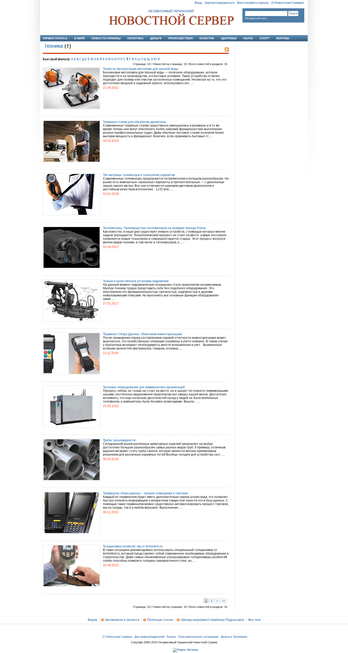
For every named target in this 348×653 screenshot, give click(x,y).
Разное (171, 636)
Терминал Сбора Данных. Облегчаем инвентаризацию (142, 334)
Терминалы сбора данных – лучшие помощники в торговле (145, 493)
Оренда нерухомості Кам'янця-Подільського (212, 620)
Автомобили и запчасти (122, 620)
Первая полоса (55, 38)
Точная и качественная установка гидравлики (136, 281)
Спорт (265, 38)
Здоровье (229, 38)
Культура (206, 38)
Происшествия (180, 38)
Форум (92, 620)
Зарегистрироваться (219, 3)
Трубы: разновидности (119, 440)
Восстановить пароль (253, 3)
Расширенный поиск (256, 18)
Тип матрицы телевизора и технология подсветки (139, 175)
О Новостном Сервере (287, 3)
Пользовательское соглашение (198, 636)
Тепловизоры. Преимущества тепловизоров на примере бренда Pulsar (154, 228)
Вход (198, 3)
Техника (53, 46)
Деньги (156, 38)
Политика (135, 38)
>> (223, 600)
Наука (248, 38)
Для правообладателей (149, 636)
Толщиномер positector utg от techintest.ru (133, 546)
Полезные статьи (160, 620)
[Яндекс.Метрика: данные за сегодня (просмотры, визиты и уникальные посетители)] (185, 650)
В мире (79, 38)
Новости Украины (106, 38)
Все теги (254, 620)
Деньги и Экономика (234, 636)
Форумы (282, 38)
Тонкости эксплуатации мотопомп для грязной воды (140, 69)
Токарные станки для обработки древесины (134, 122)
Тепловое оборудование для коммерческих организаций (144, 387)
